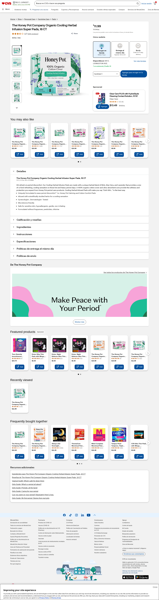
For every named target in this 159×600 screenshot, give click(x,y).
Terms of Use (56, 598)
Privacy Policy (44, 598)
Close (155, 587)
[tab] (17, 50)
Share (76, 33)
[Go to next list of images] (17, 107)
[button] (140, 61)
